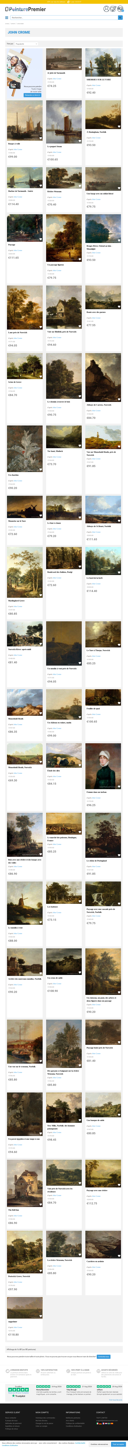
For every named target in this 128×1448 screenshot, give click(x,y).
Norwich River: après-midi (19, 649)
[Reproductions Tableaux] (103, 1423)
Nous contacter (10, 1418)
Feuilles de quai (93, 709)
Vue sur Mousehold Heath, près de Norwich (101, 453)
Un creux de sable (54, 978)
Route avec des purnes (96, 312)
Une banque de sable (95, 1120)
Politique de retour (11, 1429)
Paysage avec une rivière (97, 1190)
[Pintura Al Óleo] (112, 1423)
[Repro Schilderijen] (106, 1423)
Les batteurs (52, 907)
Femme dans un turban (96, 792)
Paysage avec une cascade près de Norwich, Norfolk (101, 910)
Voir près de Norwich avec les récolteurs (59, 1190)
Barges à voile (14, 144)
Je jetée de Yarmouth (56, 73)
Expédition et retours (12, 1426)
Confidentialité (80, 1443)
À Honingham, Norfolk (96, 132)
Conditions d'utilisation (74, 1426)
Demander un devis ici (32, 95)
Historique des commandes (45, 1418)
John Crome (57, 79)
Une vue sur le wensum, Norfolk (22, 1067)
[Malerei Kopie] (100, 1423)
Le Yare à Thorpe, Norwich (98, 650)
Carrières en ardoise (95, 1261)
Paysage (11, 245)
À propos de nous (11, 1421)
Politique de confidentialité (75, 1423)
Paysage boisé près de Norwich (100, 1048)
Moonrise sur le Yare (17, 521)
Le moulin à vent (15, 928)
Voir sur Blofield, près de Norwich (61, 332)
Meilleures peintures (73, 1418)
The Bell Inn (13, 1210)
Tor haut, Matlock (55, 451)
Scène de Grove (14, 382)
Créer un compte (41, 1426)
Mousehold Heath (15, 719)
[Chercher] (120, 17)
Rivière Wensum (54, 191)
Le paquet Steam (54, 146)
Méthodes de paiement (13, 1423)
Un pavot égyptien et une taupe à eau (24, 1139)
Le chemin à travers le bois (58, 402)
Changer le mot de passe (44, 1423)
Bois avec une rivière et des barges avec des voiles (24, 861)
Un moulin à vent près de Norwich (61, 668)
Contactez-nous (103, 1357)
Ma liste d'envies (41, 1421)
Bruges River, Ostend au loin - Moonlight (99, 247)
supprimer (12, 1322)
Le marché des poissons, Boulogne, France (62, 839)
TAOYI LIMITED (101, 1418)
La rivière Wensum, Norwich (59, 1260)
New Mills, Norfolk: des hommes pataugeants (61, 1127)
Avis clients (70, 1421)
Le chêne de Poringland (97, 861)
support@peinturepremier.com (107, 1421)
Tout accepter (118, 1444)
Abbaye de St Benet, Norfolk (99, 526)
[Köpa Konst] (109, 1423)
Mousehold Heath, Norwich (20, 767)
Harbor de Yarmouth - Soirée (20, 191)
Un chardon (13, 475)
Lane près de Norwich (17, 332)
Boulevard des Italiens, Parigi (59, 572)
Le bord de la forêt (94, 578)
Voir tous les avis (115, 1400)
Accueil (7, 23)
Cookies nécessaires (99, 1444)
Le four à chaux (54, 523)
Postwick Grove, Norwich (19, 1276)
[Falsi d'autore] (97, 1423)
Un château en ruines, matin (59, 723)
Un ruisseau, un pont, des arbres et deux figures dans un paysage (101, 999)
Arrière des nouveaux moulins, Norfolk (24, 979)
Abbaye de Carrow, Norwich (99, 405)
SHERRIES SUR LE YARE (99, 80)
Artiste (13, 23)
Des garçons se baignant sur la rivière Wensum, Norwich (63, 1072)
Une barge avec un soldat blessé (100, 194)
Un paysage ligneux (55, 265)
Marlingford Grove (16, 601)
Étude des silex (53, 771)
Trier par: (10, 44)
